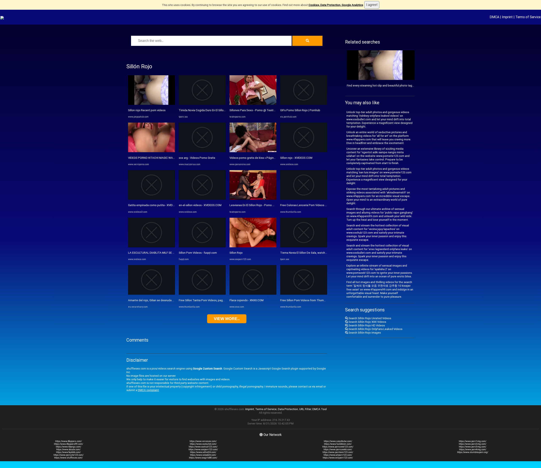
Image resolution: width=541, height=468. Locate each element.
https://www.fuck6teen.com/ (338, 444)
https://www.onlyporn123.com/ (338, 457)
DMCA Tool (319, 409)
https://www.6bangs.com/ (68, 446)
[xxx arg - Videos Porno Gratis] (202, 151)
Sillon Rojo (236, 253)
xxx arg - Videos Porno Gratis (197, 158)
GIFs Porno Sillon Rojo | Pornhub (300, 110)
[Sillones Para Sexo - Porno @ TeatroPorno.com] (253, 104)
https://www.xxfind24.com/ (203, 452)
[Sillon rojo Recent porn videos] (151, 104)
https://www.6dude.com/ (68, 449)
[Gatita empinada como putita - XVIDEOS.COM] (151, 199)
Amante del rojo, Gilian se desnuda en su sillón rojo (160, 300)
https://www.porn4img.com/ (472, 449)
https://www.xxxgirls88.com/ (203, 457)
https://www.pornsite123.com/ (68, 455)
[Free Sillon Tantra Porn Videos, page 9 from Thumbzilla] (202, 294)
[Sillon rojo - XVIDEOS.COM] (303, 151)
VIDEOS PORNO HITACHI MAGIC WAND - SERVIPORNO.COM (165, 158)
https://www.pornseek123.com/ (337, 446)
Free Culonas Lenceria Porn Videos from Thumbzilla (312, 205)
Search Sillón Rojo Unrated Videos (369, 318)
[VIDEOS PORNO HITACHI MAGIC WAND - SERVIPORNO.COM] (151, 151)
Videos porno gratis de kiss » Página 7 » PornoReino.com (265, 158)
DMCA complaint (148, 390)
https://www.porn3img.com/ (472, 446)
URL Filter (305, 409)
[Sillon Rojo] (253, 246)
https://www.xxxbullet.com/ (203, 444)
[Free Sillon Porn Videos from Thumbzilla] (303, 294)
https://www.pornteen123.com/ (337, 452)
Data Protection (288, 409)
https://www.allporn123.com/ (338, 455)
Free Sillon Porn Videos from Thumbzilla (305, 300)
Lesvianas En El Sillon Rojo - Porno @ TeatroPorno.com (264, 205)
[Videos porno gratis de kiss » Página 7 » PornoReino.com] (253, 151)
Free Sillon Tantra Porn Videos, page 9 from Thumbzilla (213, 300)
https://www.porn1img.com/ (472, 441)
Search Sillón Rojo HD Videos (366, 325)
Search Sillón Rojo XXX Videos (367, 322)
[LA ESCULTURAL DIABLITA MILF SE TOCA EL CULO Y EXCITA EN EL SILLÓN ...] (151, 246)
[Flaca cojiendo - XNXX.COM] (253, 294)
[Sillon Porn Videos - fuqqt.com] (202, 246)
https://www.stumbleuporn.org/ (472, 452)
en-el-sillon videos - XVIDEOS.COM (200, 205)
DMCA (494, 17)
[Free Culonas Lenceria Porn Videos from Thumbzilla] (303, 199)
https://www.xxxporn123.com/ (203, 449)
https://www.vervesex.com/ (203, 441)
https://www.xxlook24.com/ (203, 455)
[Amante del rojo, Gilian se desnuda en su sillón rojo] (151, 294)
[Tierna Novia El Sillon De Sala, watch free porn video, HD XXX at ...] (303, 246)
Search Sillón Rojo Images (364, 332)
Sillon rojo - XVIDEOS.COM (296, 158)
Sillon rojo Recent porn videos (146, 110)
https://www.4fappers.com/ (68, 441)
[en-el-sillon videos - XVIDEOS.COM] (202, 199)
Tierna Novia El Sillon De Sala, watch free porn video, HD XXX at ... (320, 253)
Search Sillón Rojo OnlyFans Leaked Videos (375, 329)
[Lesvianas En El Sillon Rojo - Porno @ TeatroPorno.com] (253, 199)
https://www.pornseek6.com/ (338, 449)
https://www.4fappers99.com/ (68, 444)
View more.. (227, 318)
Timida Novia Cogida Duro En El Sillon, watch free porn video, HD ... (220, 110)
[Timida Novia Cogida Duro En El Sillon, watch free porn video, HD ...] (202, 104)
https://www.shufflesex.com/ (68, 457)
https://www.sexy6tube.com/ (338, 441)
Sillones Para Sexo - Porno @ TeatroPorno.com (259, 110)
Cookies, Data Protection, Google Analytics (336, 5)
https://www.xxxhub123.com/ (203, 446)
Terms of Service (528, 17)
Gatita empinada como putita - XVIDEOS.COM (156, 205)
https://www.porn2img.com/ (472, 444)
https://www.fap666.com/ (68, 452)
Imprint (507, 17)
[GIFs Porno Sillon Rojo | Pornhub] (303, 104)
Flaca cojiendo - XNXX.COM (247, 300)
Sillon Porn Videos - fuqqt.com (198, 253)
